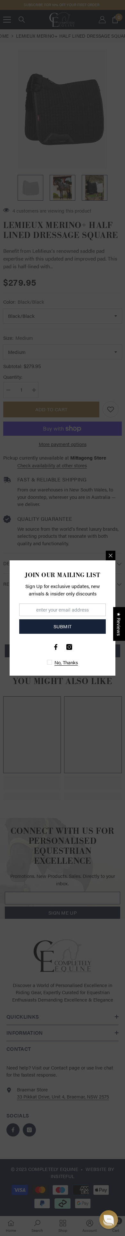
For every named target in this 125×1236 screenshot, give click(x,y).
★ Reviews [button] (119, 624)
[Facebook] (56, 647)
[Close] (110, 555)
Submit (63, 626)
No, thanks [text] (66, 662)
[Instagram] (69, 647)
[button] (108, 1219)
